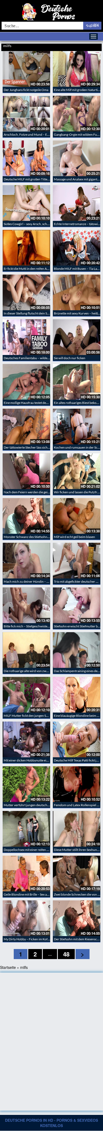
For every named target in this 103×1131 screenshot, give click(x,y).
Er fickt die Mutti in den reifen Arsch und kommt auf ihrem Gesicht (49, 269)
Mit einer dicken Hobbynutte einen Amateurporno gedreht (44, 760)
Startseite (8, 967)
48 (66, 954)
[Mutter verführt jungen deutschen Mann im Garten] (26, 784)
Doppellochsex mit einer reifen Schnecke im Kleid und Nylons (46, 850)
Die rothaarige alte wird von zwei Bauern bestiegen (38, 671)
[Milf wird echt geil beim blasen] (76, 516)
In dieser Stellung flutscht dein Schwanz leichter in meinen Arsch (48, 313)
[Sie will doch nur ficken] (76, 337)
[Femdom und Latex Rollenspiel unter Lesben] (76, 784)
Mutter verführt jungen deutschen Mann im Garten (39, 805)
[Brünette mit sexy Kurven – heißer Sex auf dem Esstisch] (76, 292)
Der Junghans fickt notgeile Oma (26, 90)
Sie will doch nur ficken (69, 358)
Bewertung (94, 46)
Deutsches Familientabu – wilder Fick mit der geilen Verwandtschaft (50, 358)
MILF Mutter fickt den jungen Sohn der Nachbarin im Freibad (45, 716)
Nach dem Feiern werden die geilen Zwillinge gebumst (40, 492)
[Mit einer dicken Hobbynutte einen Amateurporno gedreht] (26, 739)
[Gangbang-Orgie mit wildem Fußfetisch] (76, 113)
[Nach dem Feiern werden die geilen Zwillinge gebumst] (26, 471)
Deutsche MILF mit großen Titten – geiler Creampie (39, 179)
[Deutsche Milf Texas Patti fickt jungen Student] (76, 739)
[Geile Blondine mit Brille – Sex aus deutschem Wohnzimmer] (26, 873)
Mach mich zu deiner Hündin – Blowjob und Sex (36, 581)
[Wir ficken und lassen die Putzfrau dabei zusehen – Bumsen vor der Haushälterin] (76, 471)
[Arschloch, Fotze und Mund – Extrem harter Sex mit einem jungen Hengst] (26, 113)
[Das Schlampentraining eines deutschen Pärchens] (76, 650)
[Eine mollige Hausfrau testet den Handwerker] (26, 382)
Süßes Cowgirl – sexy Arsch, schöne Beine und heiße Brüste (44, 224)
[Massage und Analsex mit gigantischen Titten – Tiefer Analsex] (76, 158)
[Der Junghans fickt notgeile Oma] (26, 69)
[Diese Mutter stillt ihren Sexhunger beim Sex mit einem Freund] (76, 829)
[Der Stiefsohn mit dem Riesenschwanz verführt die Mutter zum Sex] (76, 918)
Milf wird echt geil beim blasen (74, 537)
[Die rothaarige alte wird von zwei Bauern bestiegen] (26, 650)
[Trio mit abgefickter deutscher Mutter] (76, 560)
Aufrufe (82, 46)
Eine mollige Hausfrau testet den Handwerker (35, 403)
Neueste (72, 46)
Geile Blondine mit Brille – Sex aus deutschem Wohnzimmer (45, 894)
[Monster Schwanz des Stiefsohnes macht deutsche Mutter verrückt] (26, 516)
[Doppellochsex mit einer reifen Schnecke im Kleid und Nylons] (26, 829)
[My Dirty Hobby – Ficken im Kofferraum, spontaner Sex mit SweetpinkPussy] (26, 918)
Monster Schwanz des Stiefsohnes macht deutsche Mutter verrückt (49, 537)
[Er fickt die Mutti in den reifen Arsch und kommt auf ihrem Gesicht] (26, 248)
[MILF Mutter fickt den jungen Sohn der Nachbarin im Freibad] (26, 695)
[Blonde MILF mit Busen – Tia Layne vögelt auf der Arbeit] (76, 248)
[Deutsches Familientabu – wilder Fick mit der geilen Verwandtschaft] (26, 337)
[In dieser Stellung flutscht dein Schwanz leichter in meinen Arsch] (26, 292)
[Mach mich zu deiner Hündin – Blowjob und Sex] (26, 560)
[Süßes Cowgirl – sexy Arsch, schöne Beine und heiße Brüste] (26, 203)
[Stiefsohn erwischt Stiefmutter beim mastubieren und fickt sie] (76, 605)
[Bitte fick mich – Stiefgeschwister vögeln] (26, 605)
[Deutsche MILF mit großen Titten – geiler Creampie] (26, 158)
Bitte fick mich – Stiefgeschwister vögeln (31, 626)
